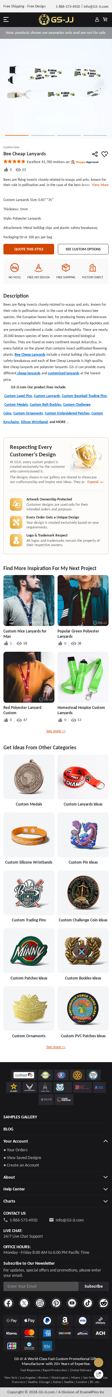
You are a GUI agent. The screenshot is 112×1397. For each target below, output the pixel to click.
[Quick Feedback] (98, 1374)
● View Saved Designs (22, 1157)
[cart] (105, 19)
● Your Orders (15, 1150)
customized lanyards (63, 373)
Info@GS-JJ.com (70, 1220)
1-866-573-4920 (23, 1220)
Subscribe (94, 1286)
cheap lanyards (28, 373)
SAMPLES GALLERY (20, 1117)
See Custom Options (83, 249)
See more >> (56, 731)
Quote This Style (29, 249)
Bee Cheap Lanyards (30, 354)
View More (99, 185)
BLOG (8, 1129)
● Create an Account (21, 1165)
